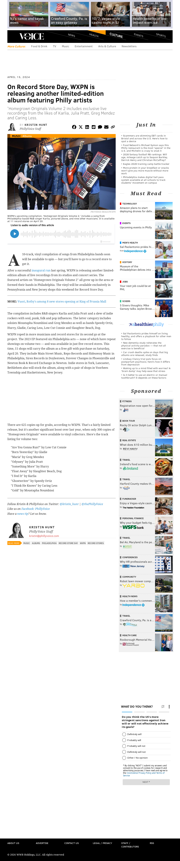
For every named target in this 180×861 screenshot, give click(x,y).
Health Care (129, 635)
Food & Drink (39, 46)
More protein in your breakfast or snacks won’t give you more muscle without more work (145, 170)
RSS (152, 843)
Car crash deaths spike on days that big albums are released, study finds (144, 353)
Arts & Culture (107, 46)
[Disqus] (61, 640)
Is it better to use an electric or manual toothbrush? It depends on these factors (144, 376)
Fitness (127, 401)
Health (93, 35)
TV (54, 46)
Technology (129, 203)
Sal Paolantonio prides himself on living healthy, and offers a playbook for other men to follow (146, 336)
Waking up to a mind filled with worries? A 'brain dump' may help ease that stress (146, 369)
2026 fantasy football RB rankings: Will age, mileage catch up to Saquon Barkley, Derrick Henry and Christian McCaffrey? (144, 157)
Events (138, 35)
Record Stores (96, 543)
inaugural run (41, 270)
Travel (126, 459)
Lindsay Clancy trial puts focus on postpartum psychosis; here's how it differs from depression (145, 361)
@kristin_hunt (69, 504)
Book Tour (128, 420)
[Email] (106, 127)
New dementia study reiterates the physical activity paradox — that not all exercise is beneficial (143, 345)
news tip (22, 513)
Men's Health (130, 242)
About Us (13, 843)
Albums (27, 136)
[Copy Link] (113, 127)
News (71, 35)
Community (129, 576)
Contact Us (71, 843)
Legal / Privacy (102, 843)
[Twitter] (80, 127)
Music (65, 46)
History (127, 262)
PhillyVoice (31, 36)
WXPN (83, 543)
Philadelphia (49, 543)
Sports (161, 35)
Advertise (42, 843)
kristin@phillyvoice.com (44, 536)
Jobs (125, 281)
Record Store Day (68, 543)
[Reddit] (93, 127)
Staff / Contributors (130, 844)
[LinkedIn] (87, 127)
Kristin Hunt (36, 124)
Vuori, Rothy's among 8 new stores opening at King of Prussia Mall (62, 301)
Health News (129, 596)
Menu (13, 36)
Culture (116, 35)
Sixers (126, 301)
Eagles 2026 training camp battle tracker (146, 163)
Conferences (130, 557)
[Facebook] (74, 127)
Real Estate (129, 440)
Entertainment (84, 46)
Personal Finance (133, 518)
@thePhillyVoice (92, 504)
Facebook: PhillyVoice (35, 509)
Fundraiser (129, 498)
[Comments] (100, 127)
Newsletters (129, 46)
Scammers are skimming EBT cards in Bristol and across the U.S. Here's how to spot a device (144, 138)
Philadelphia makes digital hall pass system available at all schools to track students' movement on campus (143, 179)
